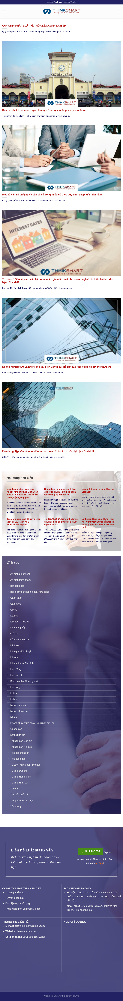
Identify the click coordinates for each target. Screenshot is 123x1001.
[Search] (119, 11)
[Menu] (4, 11)
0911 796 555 (30, 936)
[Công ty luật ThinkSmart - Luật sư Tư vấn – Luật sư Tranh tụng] (61, 11)
